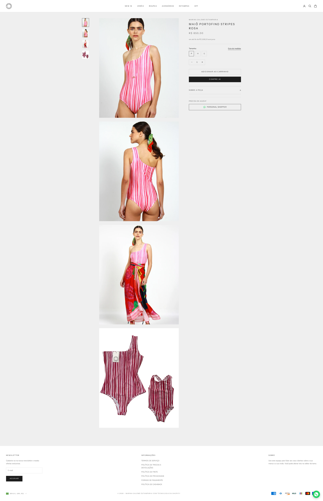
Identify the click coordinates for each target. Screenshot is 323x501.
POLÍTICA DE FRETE (149, 472)
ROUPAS (153, 6)
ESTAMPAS (184, 6)
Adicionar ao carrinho (214, 72)
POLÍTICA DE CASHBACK (151, 484)
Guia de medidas (234, 48)
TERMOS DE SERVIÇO (150, 460)
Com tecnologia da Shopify (166, 493)
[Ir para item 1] (85, 22)
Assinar (14, 478)
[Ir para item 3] (85, 44)
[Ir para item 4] (85, 54)
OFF (196, 6)
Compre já (215, 79)
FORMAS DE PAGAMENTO (152, 480)
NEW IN (128, 6)
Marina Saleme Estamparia (203, 20)
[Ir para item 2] (85, 33)
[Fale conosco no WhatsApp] (316, 494)
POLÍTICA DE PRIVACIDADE (152, 476)
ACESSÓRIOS (168, 6)
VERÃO (140, 6)
